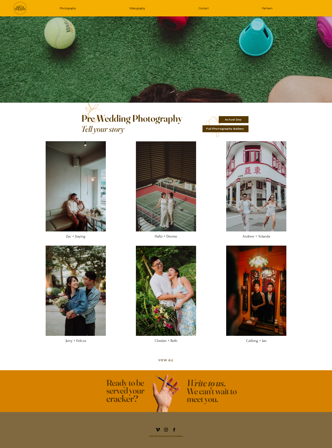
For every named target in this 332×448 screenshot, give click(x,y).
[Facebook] (174, 429)
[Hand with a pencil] (166, 394)
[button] (68, 8)
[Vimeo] (157, 429)
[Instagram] (166, 429)
